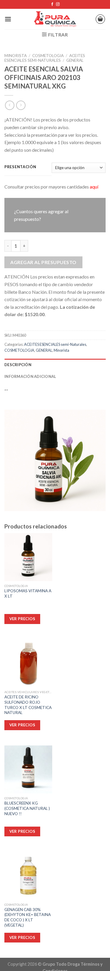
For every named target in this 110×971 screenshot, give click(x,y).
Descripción (17, 364)
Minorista (15, 55)
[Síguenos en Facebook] (52, 4)
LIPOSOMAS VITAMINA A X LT (27, 593)
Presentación (20, 167)
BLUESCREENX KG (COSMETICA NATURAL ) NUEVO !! (27, 808)
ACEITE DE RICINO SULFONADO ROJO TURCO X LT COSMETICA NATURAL (28, 705)
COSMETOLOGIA (48, 55)
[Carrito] (100, 19)
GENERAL (75, 60)
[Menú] (7, 19)
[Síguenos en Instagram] (58, 4)
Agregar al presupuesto (43, 262)
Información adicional (30, 376)
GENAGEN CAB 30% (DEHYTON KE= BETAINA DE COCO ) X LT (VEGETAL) (27, 917)
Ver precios (22, 937)
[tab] (55, 365)
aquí (94, 186)
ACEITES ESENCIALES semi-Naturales (44, 58)
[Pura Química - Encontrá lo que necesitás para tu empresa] (55, 19)
